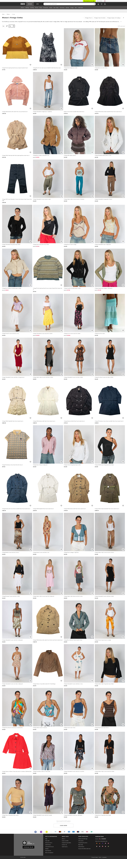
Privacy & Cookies (95, 857)
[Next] (123, 18)
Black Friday (80, 844)
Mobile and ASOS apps (82, 838)
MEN (37, 4)
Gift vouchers (80, 840)
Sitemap (46, 848)
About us (63, 838)
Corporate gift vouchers (82, 842)
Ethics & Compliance (49, 852)
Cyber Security (64, 846)
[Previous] (83, 18)
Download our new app (89, 1)
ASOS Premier (48, 844)
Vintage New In (88, 18)
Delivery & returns (48, 842)
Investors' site (64, 844)
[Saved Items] (101, 4)
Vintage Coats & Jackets (100, 18)
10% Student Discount (49, 846)
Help (46, 838)
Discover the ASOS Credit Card (84, 848)
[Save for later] (30, 64)
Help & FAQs (99, 1)
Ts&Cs (100, 857)
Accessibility (104, 857)
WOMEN (30, 4)
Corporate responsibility (66, 842)
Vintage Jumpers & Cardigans (114, 18)
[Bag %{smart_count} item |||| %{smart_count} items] (105, 4)
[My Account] (98, 4)
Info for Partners (81, 846)
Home (3, 14)
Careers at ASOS (65, 840)
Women (8, 14)
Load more (63, 825)
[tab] (22, 7)
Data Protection (48, 850)
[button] (96, 843)
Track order (47, 840)
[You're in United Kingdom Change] (104, 1)
